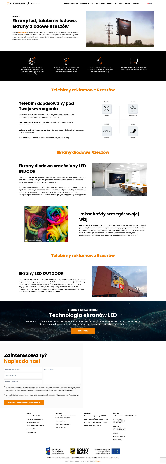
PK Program (98, 461)
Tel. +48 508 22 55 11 (119, 430)
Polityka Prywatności (119, 436)
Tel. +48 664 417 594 (119, 428)
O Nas (121, 3)
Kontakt (135, 3)
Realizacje (112, 3)
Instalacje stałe (87, 3)
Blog (127, 3)
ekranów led (22, 33)
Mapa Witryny (117, 440)
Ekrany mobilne (71, 3)
